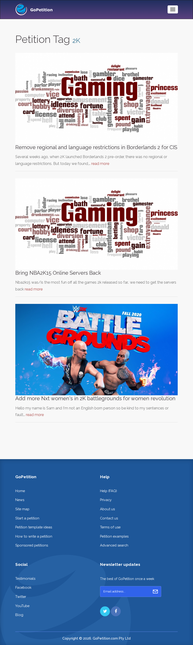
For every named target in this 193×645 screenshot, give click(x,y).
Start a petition (27, 518)
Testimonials (25, 578)
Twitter (20, 597)
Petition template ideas (33, 527)
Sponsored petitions (31, 545)
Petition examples (114, 536)
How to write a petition (33, 536)
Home (20, 491)
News (19, 500)
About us (107, 509)
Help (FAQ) (108, 491)
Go (155, 591)
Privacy (106, 500)
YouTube (22, 606)
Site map (22, 509)
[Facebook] (116, 611)
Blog (19, 615)
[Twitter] (105, 611)
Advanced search (114, 545)
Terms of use (110, 527)
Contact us (109, 518)
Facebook (23, 587)
